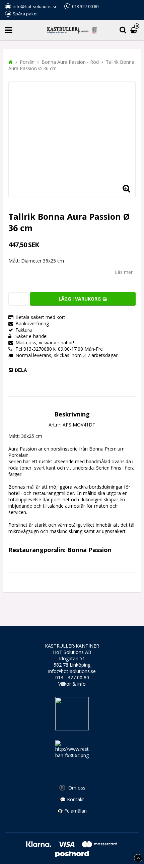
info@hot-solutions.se (72, 671)
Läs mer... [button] (125, 272)
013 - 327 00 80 (72, 677)
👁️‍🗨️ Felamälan (72, 811)
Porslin (27, 62)
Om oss (72, 788)
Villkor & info (72, 684)
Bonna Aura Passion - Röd (70, 62)
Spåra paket (25, 14)
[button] (126, 188)
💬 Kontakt (72, 799)
